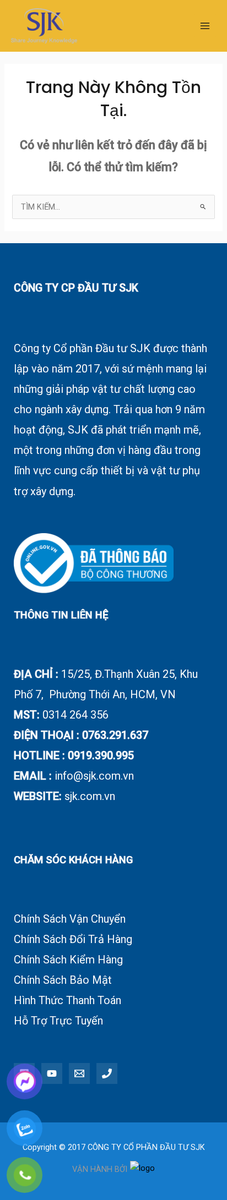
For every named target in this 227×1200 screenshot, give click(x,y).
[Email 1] (79, 1073)
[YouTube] (51, 1073)
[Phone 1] (106, 1073)
